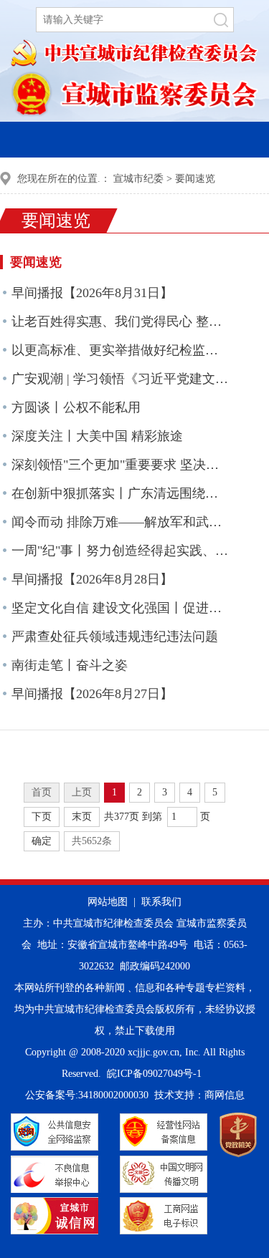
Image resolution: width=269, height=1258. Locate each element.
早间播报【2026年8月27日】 (92, 694)
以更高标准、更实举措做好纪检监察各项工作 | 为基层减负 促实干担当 (120, 350)
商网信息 (224, 1095)
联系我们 (161, 901)
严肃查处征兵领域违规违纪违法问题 (114, 636)
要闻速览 (195, 178)
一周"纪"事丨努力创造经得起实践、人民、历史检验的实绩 (120, 550)
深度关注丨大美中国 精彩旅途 (97, 436)
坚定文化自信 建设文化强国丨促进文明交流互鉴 (120, 608)
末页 (82, 816)
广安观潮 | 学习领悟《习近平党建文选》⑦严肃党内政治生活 (120, 379)
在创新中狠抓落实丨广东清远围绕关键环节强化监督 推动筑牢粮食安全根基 (120, 493)
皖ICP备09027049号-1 (154, 1073)
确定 (42, 841)
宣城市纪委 (138, 178)
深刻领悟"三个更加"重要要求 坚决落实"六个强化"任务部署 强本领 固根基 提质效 (120, 465)
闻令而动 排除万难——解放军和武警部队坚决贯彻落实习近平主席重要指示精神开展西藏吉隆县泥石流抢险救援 (120, 522)
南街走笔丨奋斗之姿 (69, 665)
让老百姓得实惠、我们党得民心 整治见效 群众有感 (120, 321)
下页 (42, 816)
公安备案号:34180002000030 (86, 1095)
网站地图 (108, 901)
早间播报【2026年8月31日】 (92, 293)
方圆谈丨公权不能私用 (76, 407)
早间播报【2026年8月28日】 (92, 579)
